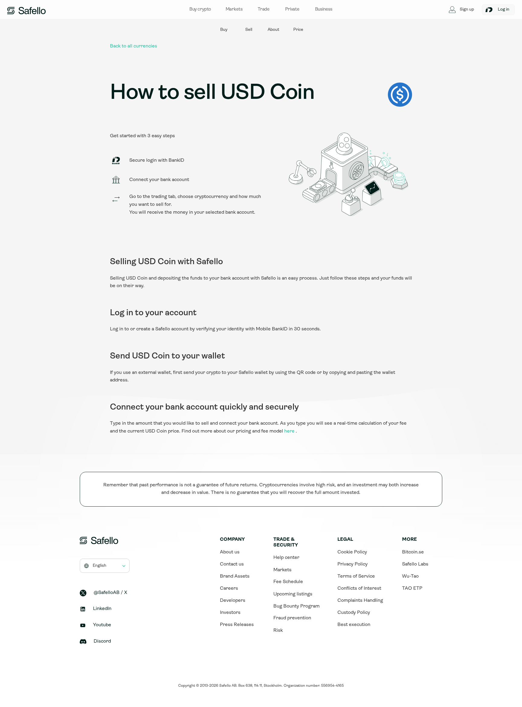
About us (230, 552)
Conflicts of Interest (359, 588)
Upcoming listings (292, 594)
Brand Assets (235, 576)
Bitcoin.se (413, 552)
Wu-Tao (410, 576)
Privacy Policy (352, 564)
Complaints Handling (360, 600)
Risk (278, 630)
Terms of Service (356, 576)
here (289, 431)
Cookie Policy (352, 552)
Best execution (353, 624)
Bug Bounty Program (296, 606)
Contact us (232, 564)
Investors (230, 612)
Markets (282, 570)
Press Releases (237, 624)
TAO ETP (412, 588)
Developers (232, 600)
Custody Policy (353, 612)
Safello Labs (415, 564)
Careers (229, 588)
